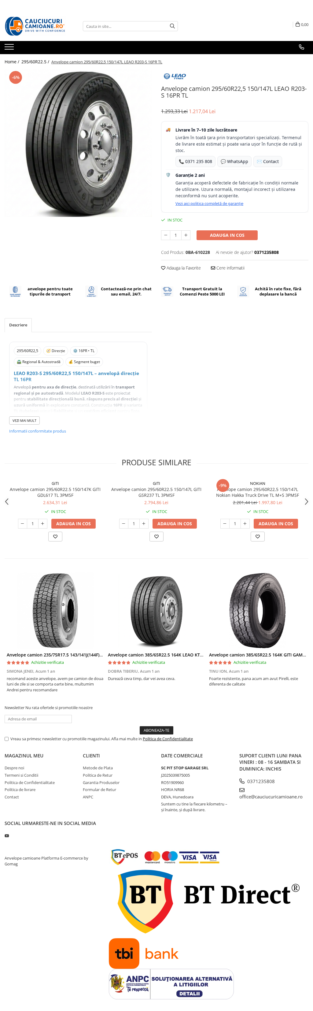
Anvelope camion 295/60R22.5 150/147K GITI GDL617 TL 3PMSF (55, 492)
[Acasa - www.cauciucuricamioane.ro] (35, 26)
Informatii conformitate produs (37, 431)
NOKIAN (257, 483)
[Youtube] (7, 835)
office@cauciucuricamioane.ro (271, 797)
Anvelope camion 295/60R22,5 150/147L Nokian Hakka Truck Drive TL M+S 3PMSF (257, 492)
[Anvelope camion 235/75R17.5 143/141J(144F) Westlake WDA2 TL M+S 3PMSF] (55, 610)
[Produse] (10, 48)
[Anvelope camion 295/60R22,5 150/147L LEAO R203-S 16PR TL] (78, 143)
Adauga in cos (227, 235)
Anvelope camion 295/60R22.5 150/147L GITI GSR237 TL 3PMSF (156, 492)
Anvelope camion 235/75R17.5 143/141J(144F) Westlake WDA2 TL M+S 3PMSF (85, 655)
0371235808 (260, 781)
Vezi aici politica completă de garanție (209, 203)
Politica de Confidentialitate (168, 739)
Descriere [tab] (18, 325)
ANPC (88, 797)
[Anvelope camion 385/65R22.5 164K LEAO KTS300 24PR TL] (156, 610)
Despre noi (14, 768)
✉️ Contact (268, 161)
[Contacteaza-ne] (301, 47)
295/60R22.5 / (35, 62)
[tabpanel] (78, 143)
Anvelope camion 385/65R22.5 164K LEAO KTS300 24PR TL (167, 655)
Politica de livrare (20, 789)
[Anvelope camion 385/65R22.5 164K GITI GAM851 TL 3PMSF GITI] (257, 610)
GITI (55, 483)
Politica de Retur (97, 775)
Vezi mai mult (24, 420)
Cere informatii (230, 268)
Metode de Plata (98, 768)
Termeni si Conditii (21, 775)
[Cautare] (172, 26)
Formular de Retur (99, 789)
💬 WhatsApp (234, 161)
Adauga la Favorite (183, 268)
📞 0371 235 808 (195, 161)
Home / (12, 62)
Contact (12, 797)
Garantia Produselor (101, 782)
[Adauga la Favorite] (55, 536)
